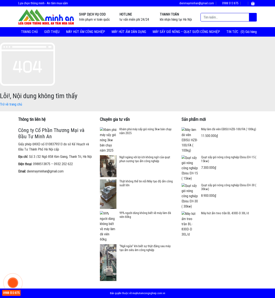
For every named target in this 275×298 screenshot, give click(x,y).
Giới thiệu (52, 32)
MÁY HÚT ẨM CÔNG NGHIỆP (85, 32)
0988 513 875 (230, 3)
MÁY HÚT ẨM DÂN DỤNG (129, 32)
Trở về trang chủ (11, 104)
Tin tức (232, 32)
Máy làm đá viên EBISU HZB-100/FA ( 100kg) (228, 129)
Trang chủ (29, 32)
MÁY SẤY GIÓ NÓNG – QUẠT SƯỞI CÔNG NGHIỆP (186, 32)
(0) (243, 32)
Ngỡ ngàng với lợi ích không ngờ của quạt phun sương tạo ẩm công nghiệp (144, 159)
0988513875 (41, 164)
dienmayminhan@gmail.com (196, 3)
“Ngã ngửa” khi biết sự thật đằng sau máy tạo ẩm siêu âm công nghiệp (145, 248)
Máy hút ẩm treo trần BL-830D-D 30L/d (225, 213)
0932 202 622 (63, 164)
